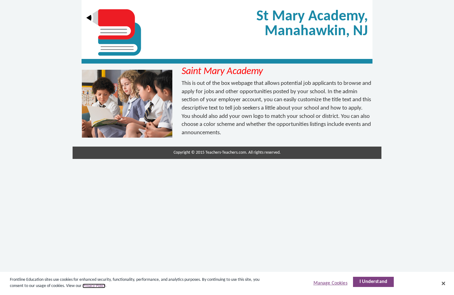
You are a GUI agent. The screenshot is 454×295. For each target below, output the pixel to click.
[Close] (443, 283)
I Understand (373, 281)
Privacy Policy (93, 286)
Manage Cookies (330, 283)
